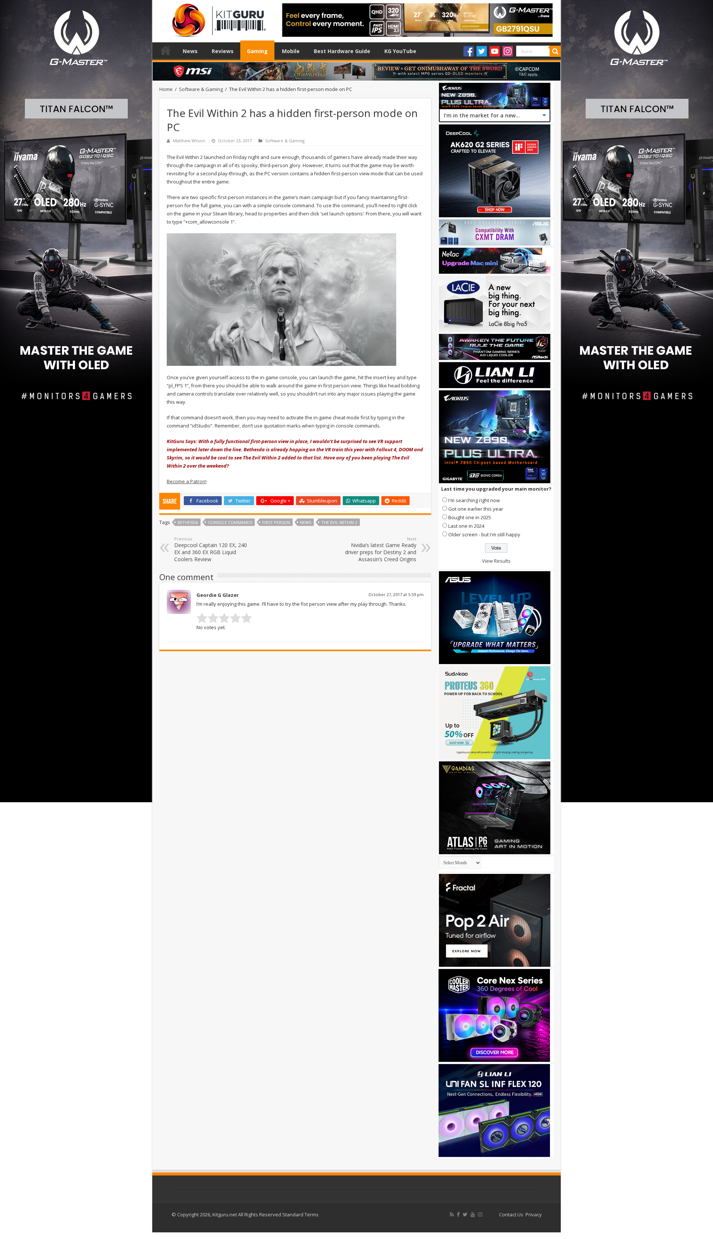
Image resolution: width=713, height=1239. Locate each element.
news (305, 522)
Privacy (533, 1214)
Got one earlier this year (475, 508)
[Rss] (452, 1214)
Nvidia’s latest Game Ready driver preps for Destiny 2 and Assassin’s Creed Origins (380, 549)
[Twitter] (481, 51)
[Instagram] (507, 51)
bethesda (188, 522)
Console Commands (230, 522)
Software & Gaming (201, 89)
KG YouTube (400, 51)
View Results (496, 560)
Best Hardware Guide (342, 51)
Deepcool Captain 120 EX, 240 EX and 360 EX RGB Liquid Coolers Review (210, 549)
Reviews (223, 51)
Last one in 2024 (466, 526)
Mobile (291, 51)
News (190, 51)
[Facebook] (468, 51)
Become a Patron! (186, 481)
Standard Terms (300, 1214)
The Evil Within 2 (339, 522)
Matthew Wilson (189, 140)
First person (276, 522)
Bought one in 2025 (469, 517)
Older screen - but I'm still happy (484, 534)
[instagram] (480, 1214)
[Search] (555, 51)
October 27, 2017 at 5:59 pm (396, 594)
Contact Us (511, 1214)
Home (165, 50)
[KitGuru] (217, 18)
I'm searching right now (474, 500)
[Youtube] (494, 51)
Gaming (257, 51)
